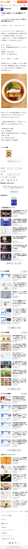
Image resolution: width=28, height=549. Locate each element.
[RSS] (18, 543)
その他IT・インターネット (14, 174)
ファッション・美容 (21, 5)
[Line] (14, 180)
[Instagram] (15, 543)
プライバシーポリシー (7, 536)
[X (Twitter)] (11, 180)
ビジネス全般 (12, 177)
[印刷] (17, 180)
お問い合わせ (14, 191)
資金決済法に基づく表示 (8, 538)
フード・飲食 (18, 168)
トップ (2, 511)
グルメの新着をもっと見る (14, 389)
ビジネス (3, 171)
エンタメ (6, 5)
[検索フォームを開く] (15, 2)
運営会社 (3, 527)
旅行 (14, 5)
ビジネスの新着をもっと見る (14, 450)
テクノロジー (11, 168)
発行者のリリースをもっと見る (14, 263)
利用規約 (3, 533)
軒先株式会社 (4, 25)
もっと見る (23, 271)
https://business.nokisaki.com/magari (10, 117)
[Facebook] (8, 180)
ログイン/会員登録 (22, 1)
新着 (2, 5)
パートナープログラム (7, 530)
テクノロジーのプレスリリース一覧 (14, 511)
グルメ (10, 5)
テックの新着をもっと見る (14, 327)
